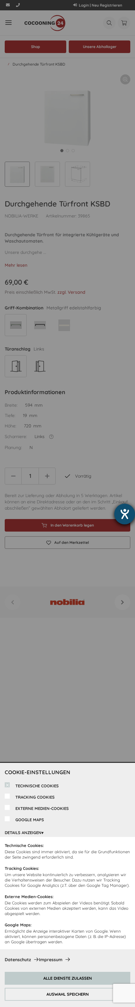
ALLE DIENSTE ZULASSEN (67, 978)
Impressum (50, 959)
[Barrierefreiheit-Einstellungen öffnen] (124, 514)
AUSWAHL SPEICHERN (67, 994)
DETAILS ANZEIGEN (23, 832)
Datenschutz (18, 959)
